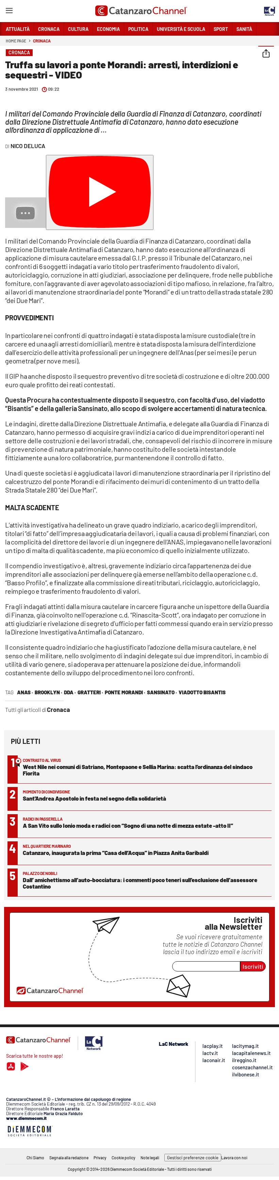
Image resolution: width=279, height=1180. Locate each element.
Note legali (150, 1157)
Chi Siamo (35, 1157)
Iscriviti (253, 966)
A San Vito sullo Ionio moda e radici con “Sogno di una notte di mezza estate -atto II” (128, 825)
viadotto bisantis (202, 692)
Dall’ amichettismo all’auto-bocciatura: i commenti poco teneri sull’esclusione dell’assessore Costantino (140, 883)
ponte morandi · (125, 692)
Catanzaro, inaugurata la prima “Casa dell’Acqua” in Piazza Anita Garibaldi (116, 852)
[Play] (99, 192)
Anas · (25, 692)
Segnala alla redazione (68, 1157)
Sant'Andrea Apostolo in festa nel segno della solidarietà (94, 798)
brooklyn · (48, 692)
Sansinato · (162, 692)
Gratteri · (90, 692)
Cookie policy (123, 1157)
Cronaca (41, 40)
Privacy (100, 1157)
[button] (266, 54)
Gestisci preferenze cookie (192, 1157)
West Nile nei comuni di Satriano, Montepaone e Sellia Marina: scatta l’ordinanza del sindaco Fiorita (137, 769)
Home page (16, 40)
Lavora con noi (234, 1157)
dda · (70, 692)
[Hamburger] (9, 12)
